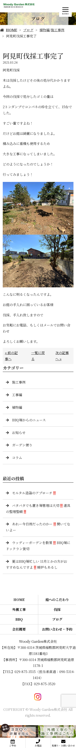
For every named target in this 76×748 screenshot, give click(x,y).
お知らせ (19, 432)
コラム (17, 457)
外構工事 (19, 609)
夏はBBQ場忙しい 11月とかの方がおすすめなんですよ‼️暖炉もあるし (36, 564)
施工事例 (57, 30)
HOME (11, 30)
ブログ (28, 30)
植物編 (44, 30)
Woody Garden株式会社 (38, 641)
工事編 (17, 394)
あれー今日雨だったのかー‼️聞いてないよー (38, 527)
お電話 (38, 745)
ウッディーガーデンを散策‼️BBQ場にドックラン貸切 (38, 545)
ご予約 (12, 745)
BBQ (19, 619)
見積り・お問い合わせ (63, 745)
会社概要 (19, 629)
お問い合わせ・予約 (57, 629)
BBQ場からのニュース (29, 420)
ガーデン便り (22, 445)
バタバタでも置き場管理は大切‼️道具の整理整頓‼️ (38, 508)
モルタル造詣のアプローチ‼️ (34, 492)
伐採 (57, 609)
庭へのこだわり (57, 599)
